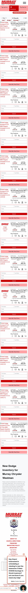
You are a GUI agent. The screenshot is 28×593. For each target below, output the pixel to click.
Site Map (11, 586)
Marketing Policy (13, 545)
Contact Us (6, 584)
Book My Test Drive (14, 51)
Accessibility (15, 584)
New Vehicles (13, 549)
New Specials (13, 553)
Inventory (13, 547)
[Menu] (24, 3)
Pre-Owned (13, 551)
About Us (13, 538)
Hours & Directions (13, 541)
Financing (13, 543)
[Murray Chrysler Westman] (9, 2)
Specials (13, 555)
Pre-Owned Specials (13, 554)
